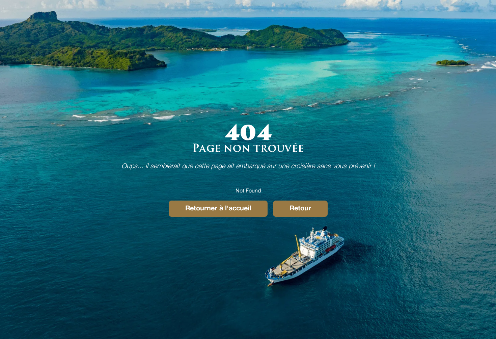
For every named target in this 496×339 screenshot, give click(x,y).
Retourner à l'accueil (218, 209)
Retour (300, 209)
